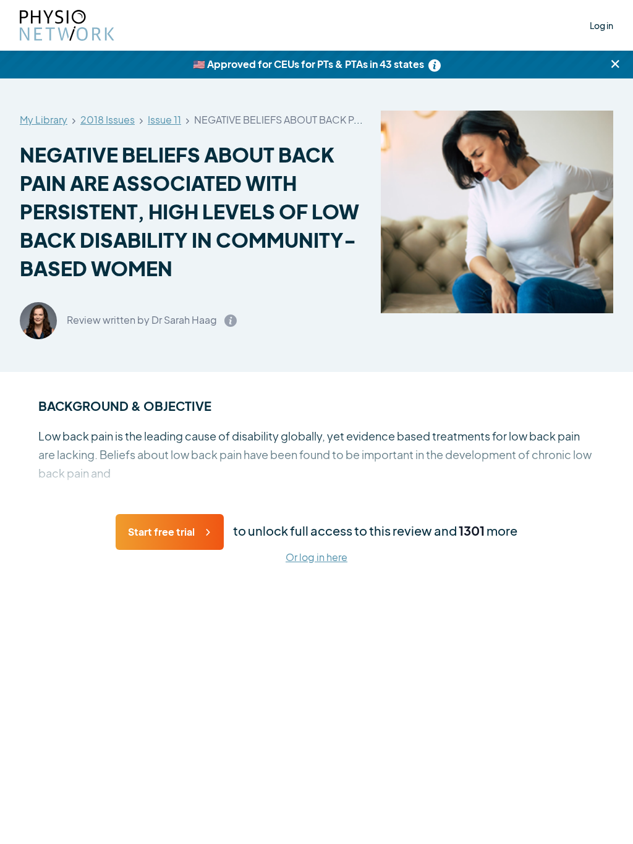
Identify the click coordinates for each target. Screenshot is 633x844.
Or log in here (316, 557)
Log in (601, 25)
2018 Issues (107, 120)
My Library (43, 120)
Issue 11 (164, 120)
